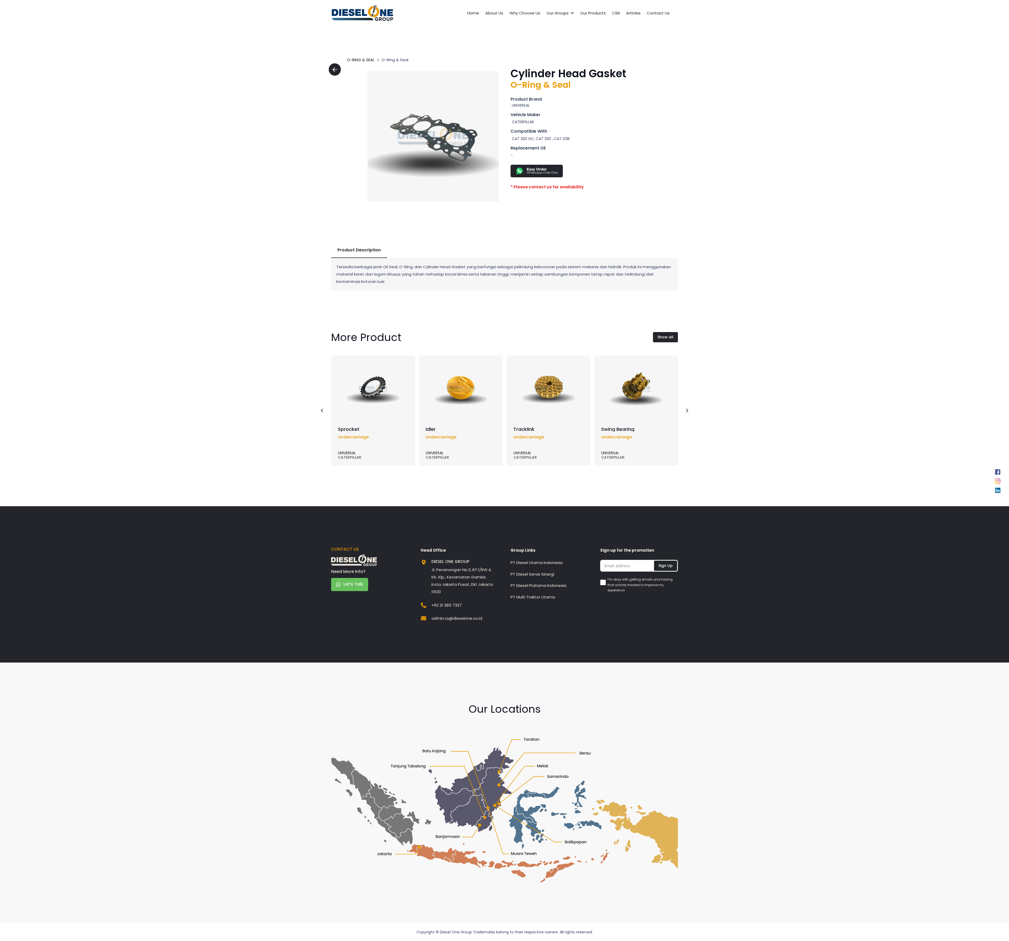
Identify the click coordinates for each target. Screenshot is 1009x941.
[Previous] (322, 411)
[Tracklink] (548, 365)
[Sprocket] (373, 365)
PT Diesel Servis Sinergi (532, 574)
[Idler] (461, 365)
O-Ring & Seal (360, 60)
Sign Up (665, 565)
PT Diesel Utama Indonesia (537, 562)
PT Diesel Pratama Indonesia (538, 585)
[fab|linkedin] (997, 491)
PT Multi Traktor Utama (533, 597)
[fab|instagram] (997, 482)
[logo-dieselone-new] (362, 13)
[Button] (335, 69)
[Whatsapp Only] (586, 171)
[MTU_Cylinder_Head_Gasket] (433, 136)
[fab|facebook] (997, 473)
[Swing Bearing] (636, 365)
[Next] (687, 411)
